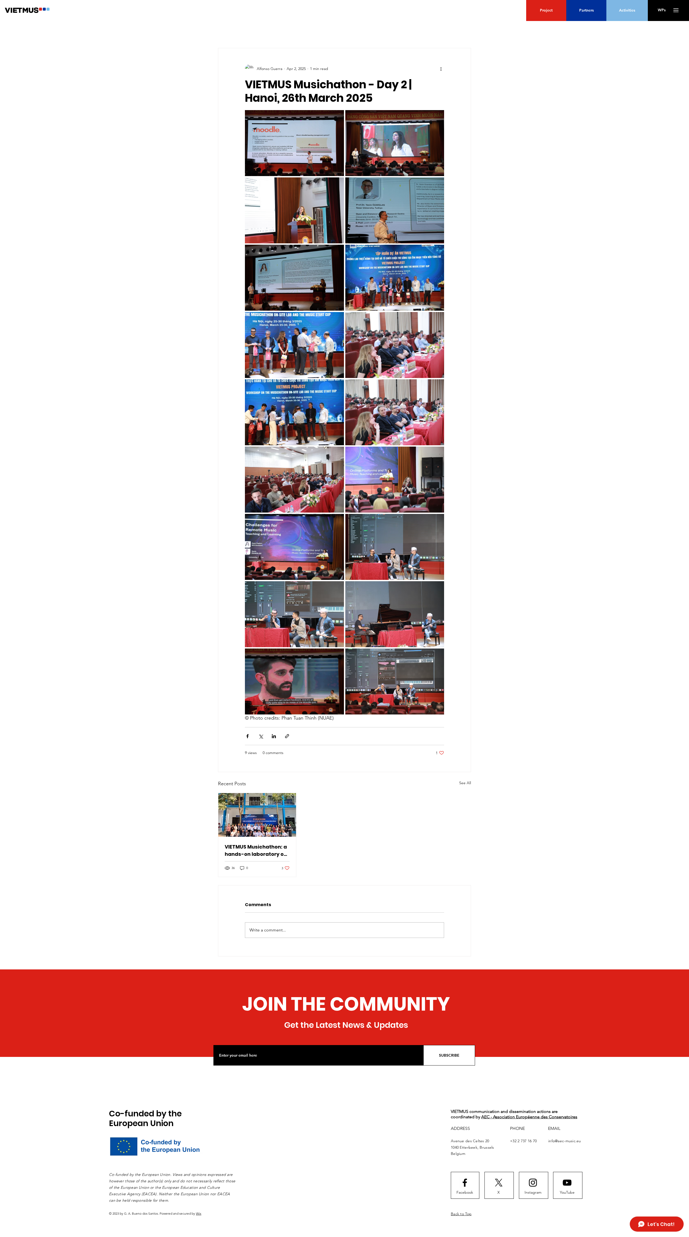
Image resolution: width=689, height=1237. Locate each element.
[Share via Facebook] (247, 736)
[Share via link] (287, 736)
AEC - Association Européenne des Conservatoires (529, 1116)
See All (465, 782)
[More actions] (441, 68)
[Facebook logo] (464, 1182)
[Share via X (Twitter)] (260, 736)
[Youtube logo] (567, 1182)
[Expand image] (294, 143)
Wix (198, 1213)
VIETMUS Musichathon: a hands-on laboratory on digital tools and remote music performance (256, 850)
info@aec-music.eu (564, 1140)
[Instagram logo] (533, 1182)
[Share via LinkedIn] (273, 736)
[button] (676, 10)
